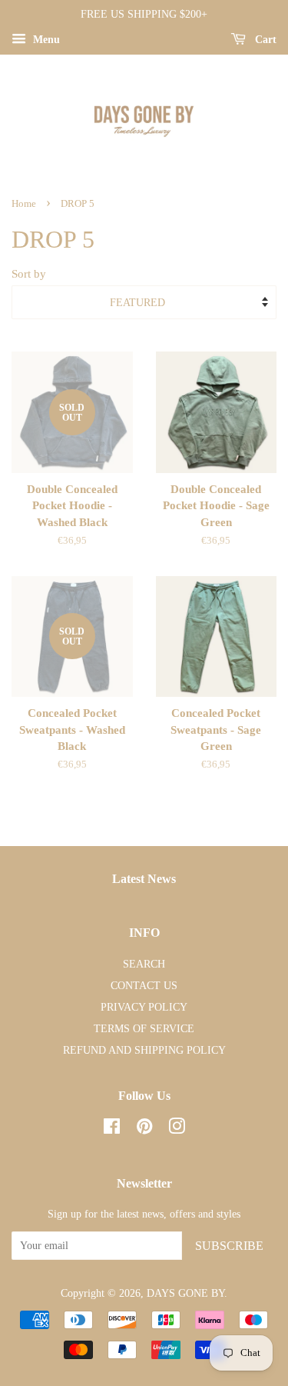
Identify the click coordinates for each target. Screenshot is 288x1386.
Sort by (29, 273)
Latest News (144, 878)
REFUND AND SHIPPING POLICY (144, 1050)
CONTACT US (144, 985)
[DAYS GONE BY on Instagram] (176, 1129)
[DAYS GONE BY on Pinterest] (144, 1129)
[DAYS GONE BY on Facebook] (112, 1129)
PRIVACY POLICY (144, 1007)
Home (24, 203)
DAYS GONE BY (185, 1293)
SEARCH (144, 964)
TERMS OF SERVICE (144, 1028)
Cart (264, 39)
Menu (45, 39)
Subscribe (229, 1245)
